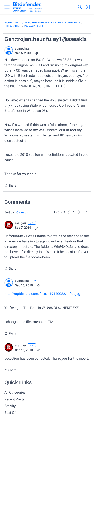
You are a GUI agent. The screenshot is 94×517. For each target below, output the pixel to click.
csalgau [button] (20, 223)
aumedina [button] (22, 48)
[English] (27, 7)
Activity (10, 406)
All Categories (15, 392)
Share (10, 186)
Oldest (21, 212)
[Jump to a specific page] (86, 212)
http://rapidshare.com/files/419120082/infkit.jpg (42, 294)
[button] (8, 50)
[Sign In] (88, 7)
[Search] (80, 7)
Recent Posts (14, 399)
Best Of (10, 413)
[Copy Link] (36, 53)
